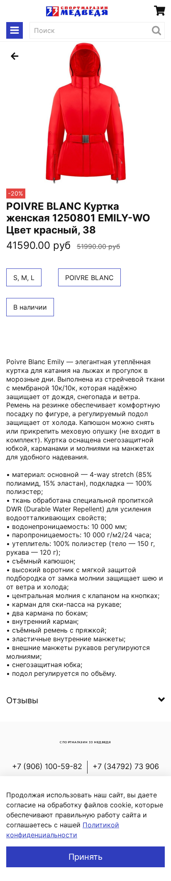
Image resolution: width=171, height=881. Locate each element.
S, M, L (23, 277)
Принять (85, 857)
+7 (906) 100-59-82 (47, 766)
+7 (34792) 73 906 (126, 766)
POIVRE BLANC (89, 277)
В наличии (30, 307)
